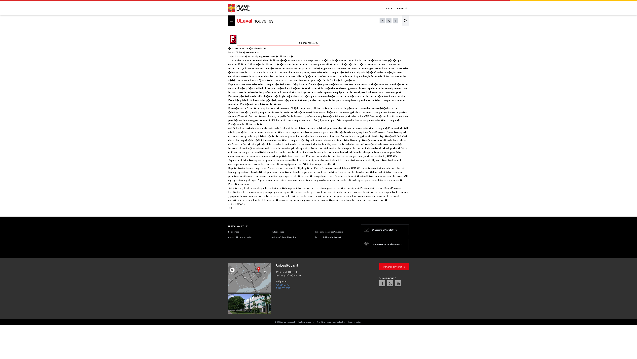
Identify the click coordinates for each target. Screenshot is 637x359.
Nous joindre (233, 232)
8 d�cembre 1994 (309, 42)
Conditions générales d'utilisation (329, 232)
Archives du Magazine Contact (328, 237)
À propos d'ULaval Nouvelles (240, 237)
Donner (389, 8)
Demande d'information (394, 266)
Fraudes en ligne (355, 322)
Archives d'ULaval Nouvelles (284, 237)
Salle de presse (278, 232)
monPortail (402, 8)
